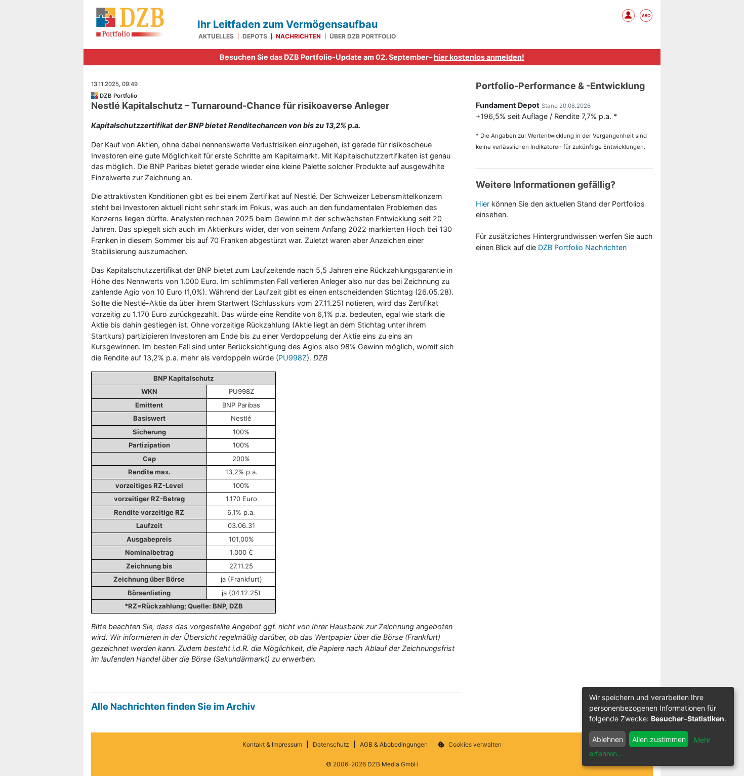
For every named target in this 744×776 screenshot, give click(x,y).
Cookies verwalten (475, 744)
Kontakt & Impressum (272, 744)
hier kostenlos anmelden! (479, 57)
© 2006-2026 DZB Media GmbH (372, 764)
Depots (254, 36)
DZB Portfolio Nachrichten (582, 247)
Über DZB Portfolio (362, 36)
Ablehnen (607, 739)
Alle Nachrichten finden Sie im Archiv (173, 706)
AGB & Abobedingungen (394, 744)
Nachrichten (298, 36)
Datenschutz (331, 744)
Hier (482, 203)
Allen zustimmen (659, 739)
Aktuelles (216, 36)
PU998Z (292, 357)
